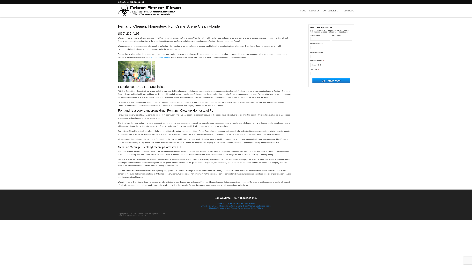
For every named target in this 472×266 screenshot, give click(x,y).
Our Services (330, 11)
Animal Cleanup (231, 208)
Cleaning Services (235, 203)
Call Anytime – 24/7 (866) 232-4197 (236, 198)
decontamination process (160, 57)
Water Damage (244, 208)
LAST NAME (337, 35)
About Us (314, 11)
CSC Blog (349, 11)
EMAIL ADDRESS (317, 52)
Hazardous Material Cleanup (230, 206)
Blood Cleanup (249, 206)
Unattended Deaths (263, 206)
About (225, 203)
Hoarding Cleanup (216, 208)
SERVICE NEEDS (317, 61)
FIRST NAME (315, 35)
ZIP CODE (314, 70)
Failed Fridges (257, 208)
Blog (246, 203)
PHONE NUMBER (317, 43)
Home (303, 11)
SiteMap (252, 203)
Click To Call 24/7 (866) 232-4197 (132, 2)
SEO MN (143, 216)
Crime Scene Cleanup (209, 206)
